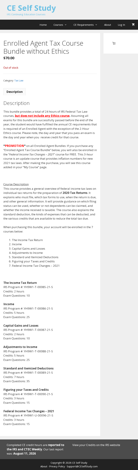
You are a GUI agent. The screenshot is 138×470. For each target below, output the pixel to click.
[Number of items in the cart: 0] (113, 43)
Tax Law (18, 80)
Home (43, 24)
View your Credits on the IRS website (96, 445)
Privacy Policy (57, 466)
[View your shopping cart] (133, 25)
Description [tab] (14, 92)
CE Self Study (31, 8)
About (107, 24)
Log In (121, 24)
